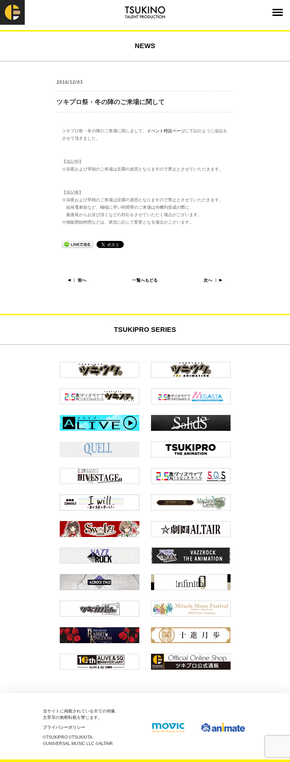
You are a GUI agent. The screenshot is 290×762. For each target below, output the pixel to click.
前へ (82, 280)
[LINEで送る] (77, 244)
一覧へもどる (145, 280)
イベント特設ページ (166, 130)
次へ (208, 280)
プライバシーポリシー (64, 727)
